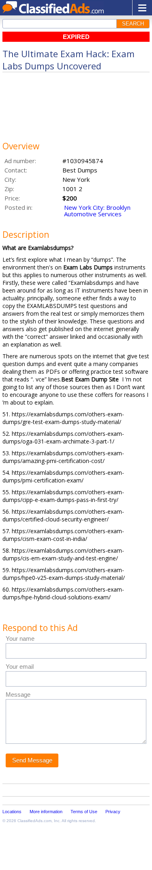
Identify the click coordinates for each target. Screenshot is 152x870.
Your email (20, 666)
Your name (20, 638)
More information (46, 811)
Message (18, 694)
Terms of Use (84, 811)
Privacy (112, 811)
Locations (11, 811)
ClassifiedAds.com (34, 820)
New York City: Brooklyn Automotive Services (97, 210)
